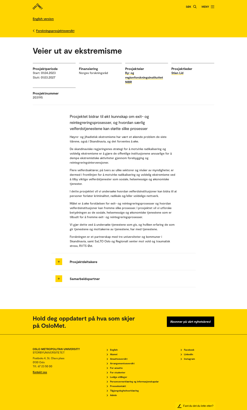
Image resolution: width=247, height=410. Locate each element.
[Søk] (195, 6)
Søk (188, 6)
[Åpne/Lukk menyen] (212, 6)
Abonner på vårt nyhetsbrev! (190, 321)
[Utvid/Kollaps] (58, 261)
